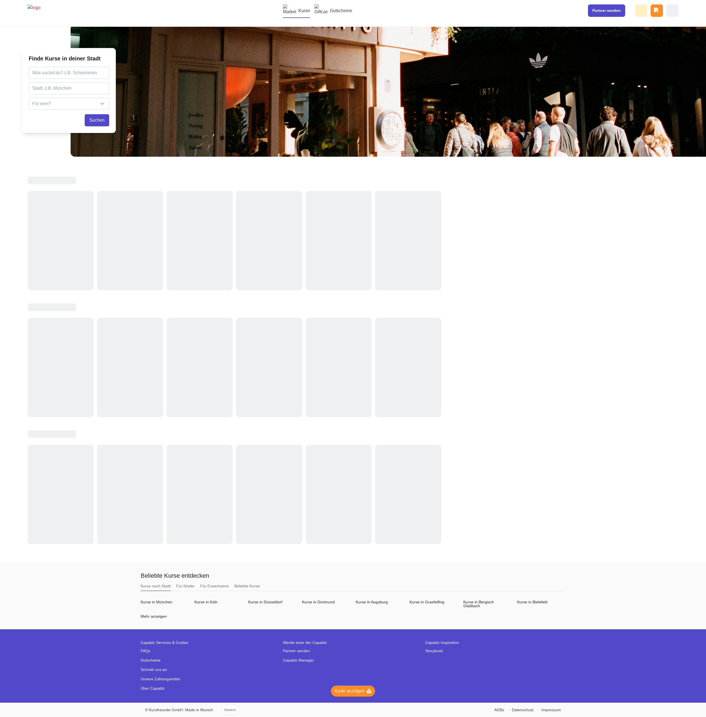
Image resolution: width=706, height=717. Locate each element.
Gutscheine (341, 10)
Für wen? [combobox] (41, 103)
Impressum (551, 710)
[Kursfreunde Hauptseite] (37, 13)
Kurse (304, 10)
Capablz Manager (298, 660)
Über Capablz (153, 688)
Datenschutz (523, 710)
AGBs (499, 710)
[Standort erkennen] (104, 88)
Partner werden (296, 651)
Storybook (434, 651)
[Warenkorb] (657, 10)
